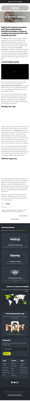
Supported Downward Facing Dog (10, 85)
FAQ (12, 373)
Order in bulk (6, 372)
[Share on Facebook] (7, 203)
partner (15, 211)
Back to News (15, 219)
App (4, 375)
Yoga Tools (5, 367)
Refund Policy (23, 372)
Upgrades (5, 370)
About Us (13, 363)
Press (12, 370)
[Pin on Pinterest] (9, 203)
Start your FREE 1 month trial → (15, 334)
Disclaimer (23, 370)
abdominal (8, 210)
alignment (13, 210)
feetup (2, 211)
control (24, 210)
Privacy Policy (23, 367)
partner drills (20, 211)
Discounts (13, 366)
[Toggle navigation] (4, 8)
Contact (13, 375)
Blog (12, 368)
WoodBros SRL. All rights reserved (18, 392)
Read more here (20, 230)
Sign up (7, 353)
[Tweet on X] (5, 203)
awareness (19, 210)
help (12, 211)
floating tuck (18, 130)
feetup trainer (8, 211)
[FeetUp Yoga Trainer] (15, 7)
